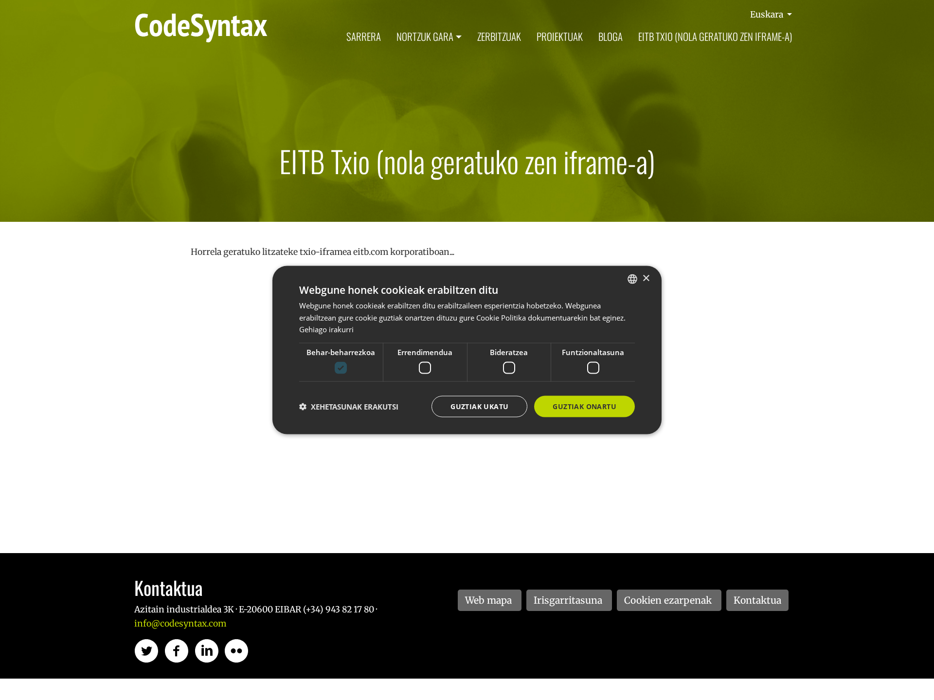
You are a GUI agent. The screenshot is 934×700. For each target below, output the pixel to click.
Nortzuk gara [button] (424, 36)
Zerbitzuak (499, 36)
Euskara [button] (767, 14)
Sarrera (363, 36)
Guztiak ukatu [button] (479, 406)
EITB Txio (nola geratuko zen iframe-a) (715, 36)
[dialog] (467, 350)
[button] (348, 406)
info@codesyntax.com (180, 623)
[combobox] (632, 279)
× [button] (645, 278)
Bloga (610, 36)
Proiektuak (560, 36)
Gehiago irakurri (326, 329)
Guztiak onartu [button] (584, 406)
